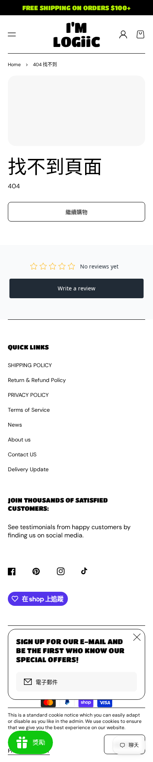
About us (19, 439)
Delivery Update (28, 469)
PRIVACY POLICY (28, 394)
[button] (11, 34)
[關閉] (137, 637)
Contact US (22, 454)
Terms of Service (29, 409)
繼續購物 (76, 212)
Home (14, 64)
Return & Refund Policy (37, 380)
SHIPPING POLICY (30, 365)
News (15, 424)
